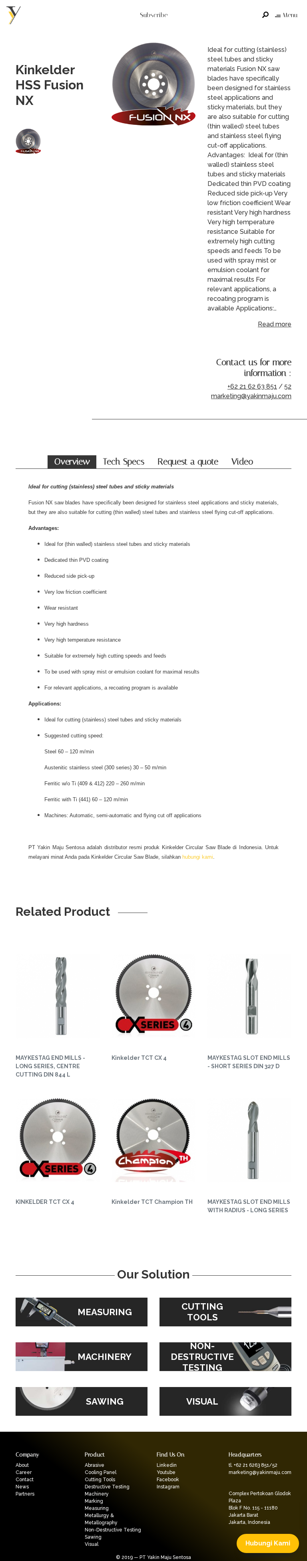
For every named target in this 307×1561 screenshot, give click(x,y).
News (22, 1487)
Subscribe (153, 15)
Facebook (168, 1479)
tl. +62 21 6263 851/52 (253, 1465)
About (22, 1465)
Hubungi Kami (267, 1543)
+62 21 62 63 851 (252, 386)
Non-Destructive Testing (113, 1530)
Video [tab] (242, 461)
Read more (274, 324)
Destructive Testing (107, 1487)
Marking (94, 1501)
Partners (25, 1494)
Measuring (97, 1508)
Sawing (93, 1537)
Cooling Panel (100, 1472)
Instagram (168, 1487)
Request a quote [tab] (187, 461)
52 (287, 386)
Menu (290, 15)
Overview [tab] (72, 461)
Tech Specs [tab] (123, 461)
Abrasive (94, 1465)
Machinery (97, 1494)
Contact (25, 1479)
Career (24, 1472)
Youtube (166, 1472)
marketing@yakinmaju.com (251, 396)
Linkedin (167, 1465)
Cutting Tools (100, 1479)
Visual (91, 1544)
